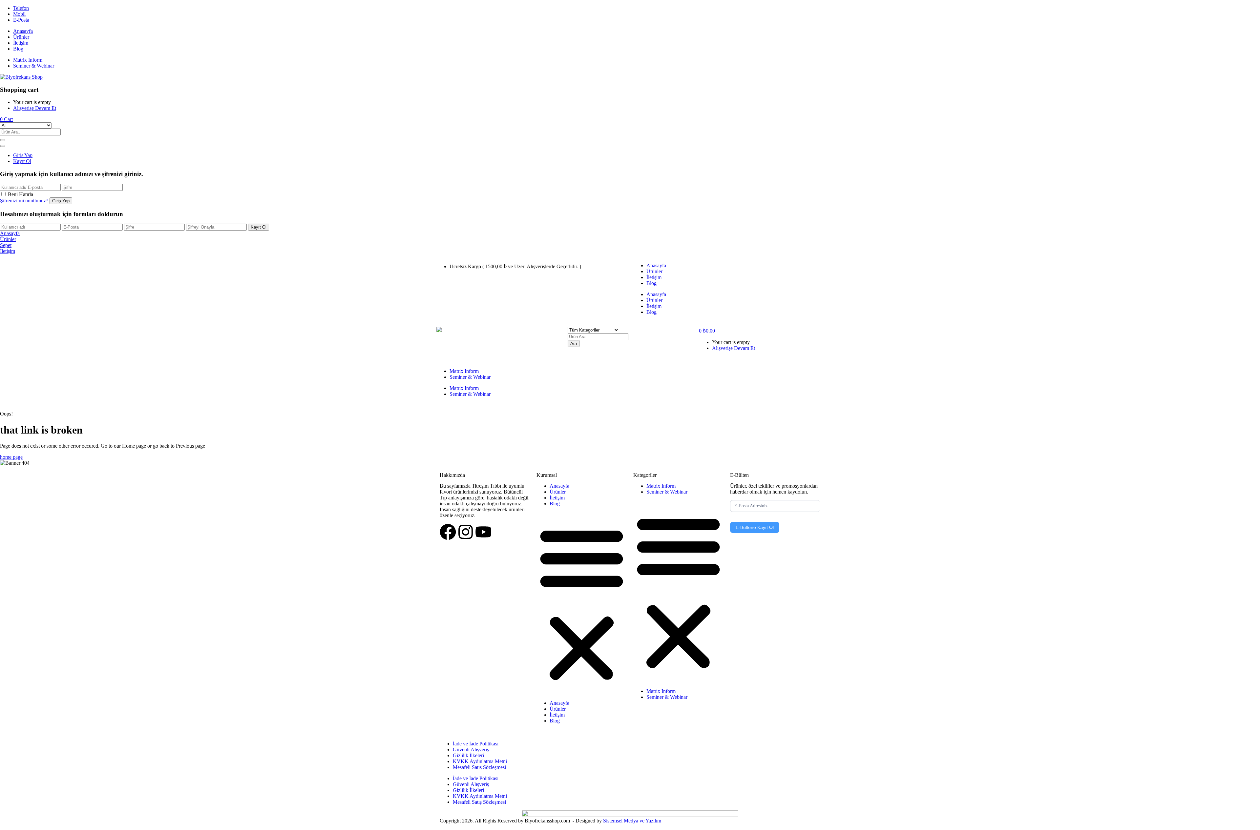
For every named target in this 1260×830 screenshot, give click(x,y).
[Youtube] (483, 532)
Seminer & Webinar (33, 66)
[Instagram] (465, 532)
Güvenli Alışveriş (471, 749)
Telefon (21, 8)
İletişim (20, 43)
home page (11, 457)
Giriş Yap (22, 155)
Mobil (19, 14)
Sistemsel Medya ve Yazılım (632, 820)
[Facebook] (448, 532)
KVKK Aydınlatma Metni (480, 761)
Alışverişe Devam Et (34, 108)
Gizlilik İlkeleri (468, 755)
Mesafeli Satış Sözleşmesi (479, 767)
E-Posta (21, 20)
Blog (18, 48)
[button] (6, 119)
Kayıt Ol (22, 161)
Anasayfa (23, 31)
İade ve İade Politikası (475, 743)
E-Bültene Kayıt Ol (755, 527)
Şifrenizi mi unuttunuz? (24, 200)
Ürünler (21, 37)
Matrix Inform (27, 60)
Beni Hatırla (20, 194)
